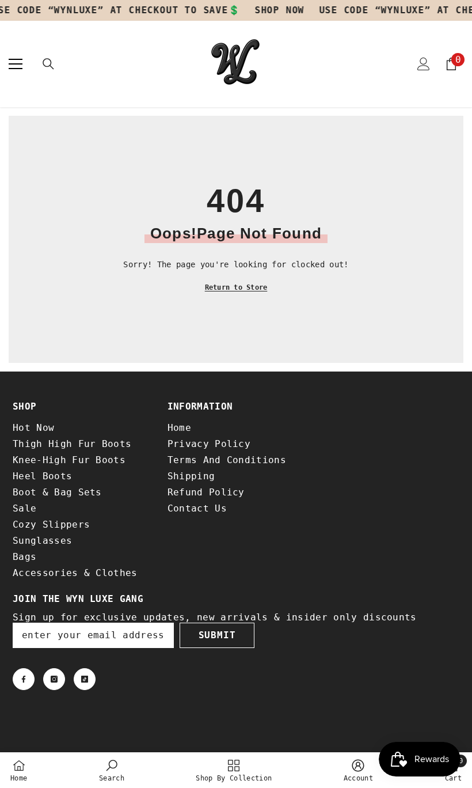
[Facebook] (24, 679)
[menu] (15, 64)
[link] (111, 770)
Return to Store (236, 287)
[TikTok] (85, 679)
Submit (217, 635)
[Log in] (423, 64)
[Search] (48, 64)
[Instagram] (54, 679)
